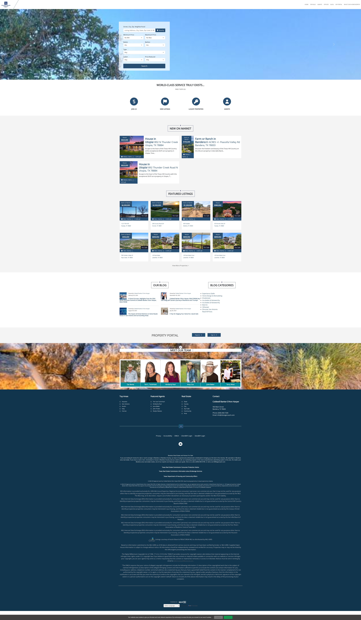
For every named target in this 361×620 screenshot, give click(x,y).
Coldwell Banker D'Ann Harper (142, 293)
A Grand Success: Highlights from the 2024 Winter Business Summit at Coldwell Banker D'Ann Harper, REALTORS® (138, 300)
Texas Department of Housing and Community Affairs (180, 476)
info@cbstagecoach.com (226, 415)
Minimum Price (128, 35)
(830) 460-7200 (223, 413)
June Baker (156, 406)
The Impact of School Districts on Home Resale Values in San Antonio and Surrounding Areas (139, 314)
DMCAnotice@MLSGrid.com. (184, 561)
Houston (124, 401)
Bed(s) (125, 42)
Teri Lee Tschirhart (159, 401)
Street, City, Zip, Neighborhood (134, 27)
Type (125, 49)
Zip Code (187, 409)
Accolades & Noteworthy (211, 300)
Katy (123, 409)
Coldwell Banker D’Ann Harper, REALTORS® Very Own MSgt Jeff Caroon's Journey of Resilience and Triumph (180, 299)
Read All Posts (207, 312)
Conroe (124, 411)
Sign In (213, 335)
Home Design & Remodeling (212, 296)
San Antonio (126, 404)
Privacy (158, 436)
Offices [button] (326, 4)
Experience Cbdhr (208, 293)
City (185, 406)
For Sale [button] (313, 4)
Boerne (204, 305)
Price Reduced (150, 57)
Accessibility (167, 436)
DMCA (176, 436)
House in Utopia (150, 140)
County (186, 404)
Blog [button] (332, 4)
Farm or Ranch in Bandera (205, 140)
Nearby (161, 30)
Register (198, 335)
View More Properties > (180, 266)
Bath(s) (147, 42)
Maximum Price (150, 35)
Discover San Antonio (210, 309)
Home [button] (306, 4)
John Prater (156, 409)
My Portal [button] (339, 4)
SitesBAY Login (200, 436)
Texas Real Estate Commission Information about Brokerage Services (180, 471)
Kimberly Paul (157, 404)
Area (185, 413)
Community (187, 411)
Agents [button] (319, 4)
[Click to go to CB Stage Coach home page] (7, 4)
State (185, 401)
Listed (125, 57)
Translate (195, 606)
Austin (124, 406)
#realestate (206, 298)
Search (147, 66)
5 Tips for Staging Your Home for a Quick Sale (184, 314)
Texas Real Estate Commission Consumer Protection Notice (180, 467)
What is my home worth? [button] (352, 4)
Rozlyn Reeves (157, 411)
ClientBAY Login (186, 436)
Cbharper (205, 307)
